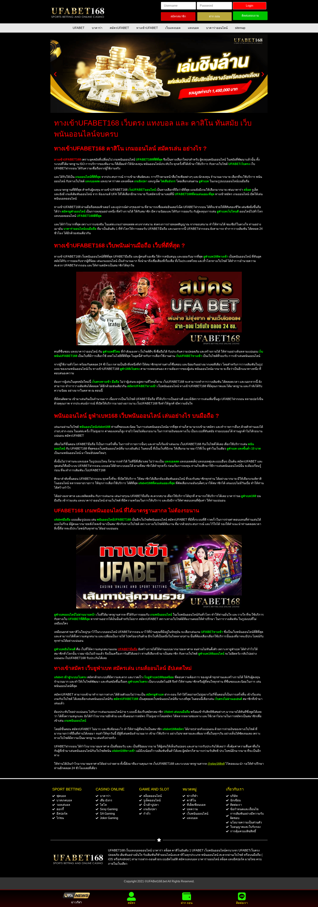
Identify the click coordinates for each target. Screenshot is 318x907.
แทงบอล (193, 27)
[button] (55, 74)
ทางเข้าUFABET (147, 27)
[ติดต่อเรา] (241, 896)
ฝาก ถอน (186, 902)
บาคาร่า (97, 27)
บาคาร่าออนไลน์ (217, 27)
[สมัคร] (131, 896)
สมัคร (131, 902)
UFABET (78, 27)
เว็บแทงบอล (173, 27)
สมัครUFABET (119, 27)
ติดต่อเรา (242, 902)
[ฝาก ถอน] (186, 896)
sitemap (240, 27)
